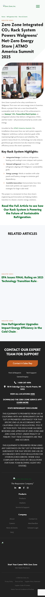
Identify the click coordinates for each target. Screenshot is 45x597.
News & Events (12, 528)
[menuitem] (22, 498)
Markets (22, 503)
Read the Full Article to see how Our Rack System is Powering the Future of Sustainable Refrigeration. (22, 211)
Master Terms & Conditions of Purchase (22, 589)
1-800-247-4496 (24, 382)
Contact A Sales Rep (22, 363)
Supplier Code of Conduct (22, 585)
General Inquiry (22, 377)
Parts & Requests (15, 373)
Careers (12, 523)
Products (22, 498)
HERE (32, 394)
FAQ (12, 532)
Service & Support (22, 507)
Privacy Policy (9, 581)
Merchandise (33, 523)
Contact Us (33, 519)
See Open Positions (22, 568)
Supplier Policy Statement (32, 581)
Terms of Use (19, 581)
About (12, 519)
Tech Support (31, 373)
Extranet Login (33, 528)
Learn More (22, 402)
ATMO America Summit (23, 128)
